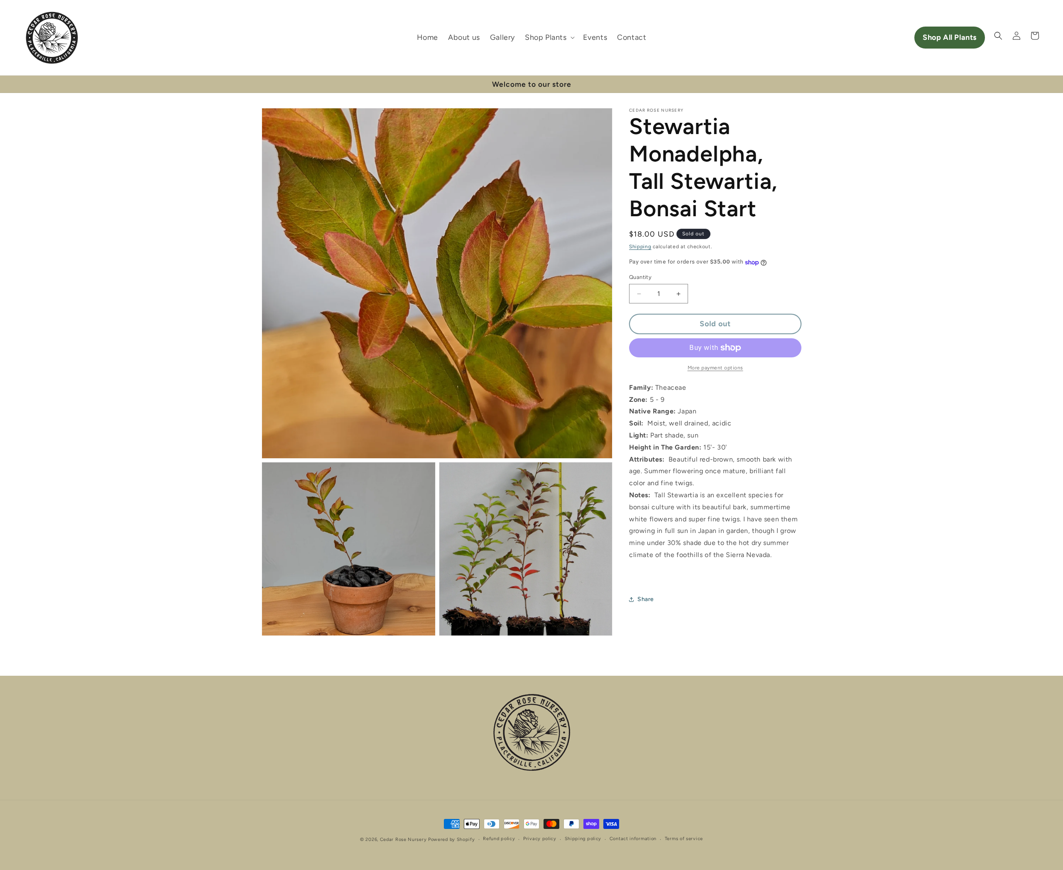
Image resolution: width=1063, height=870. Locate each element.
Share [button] (645, 599)
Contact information (633, 838)
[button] (549, 37)
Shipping (640, 246)
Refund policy (499, 838)
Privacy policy (539, 838)
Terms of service (684, 838)
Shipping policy (583, 838)
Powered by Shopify (451, 839)
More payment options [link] (715, 368)
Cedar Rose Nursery (403, 839)
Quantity (640, 277)
